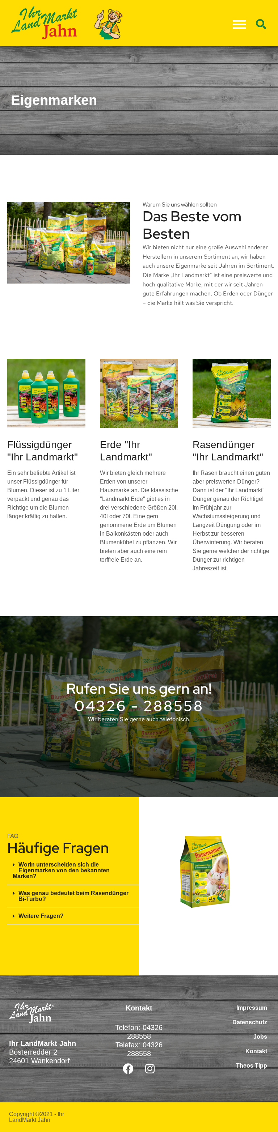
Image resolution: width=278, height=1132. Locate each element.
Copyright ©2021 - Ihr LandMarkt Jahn (36, 1117)
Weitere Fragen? (41, 916)
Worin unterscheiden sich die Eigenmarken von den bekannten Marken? (61, 870)
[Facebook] (128, 1068)
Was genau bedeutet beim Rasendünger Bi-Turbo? (73, 896)
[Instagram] (149, 1068)
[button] (239, 24)
